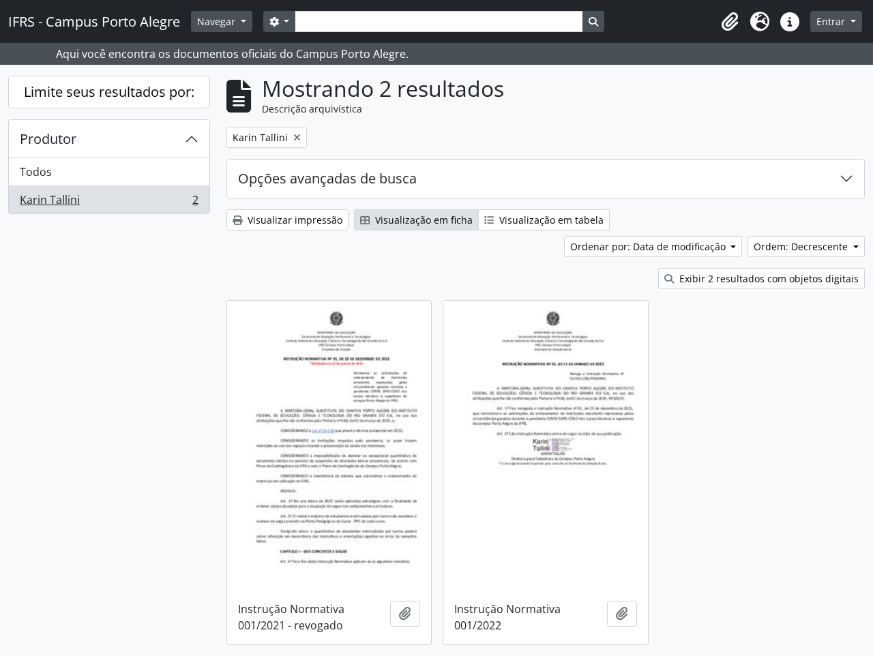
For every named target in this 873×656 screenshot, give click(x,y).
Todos (36, 171)
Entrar (832, 21)
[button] (730, 22)
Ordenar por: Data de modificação (649, 246)
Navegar (217, 21)
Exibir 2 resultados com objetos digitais (768, 278)
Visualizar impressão (293, 219)
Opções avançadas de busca (327, 178)
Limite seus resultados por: (109, 92)
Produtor (48, 139)
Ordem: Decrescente (802, 246)
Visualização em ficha (422, 219)
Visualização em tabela (550, 219)
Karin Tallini (108, 202)
